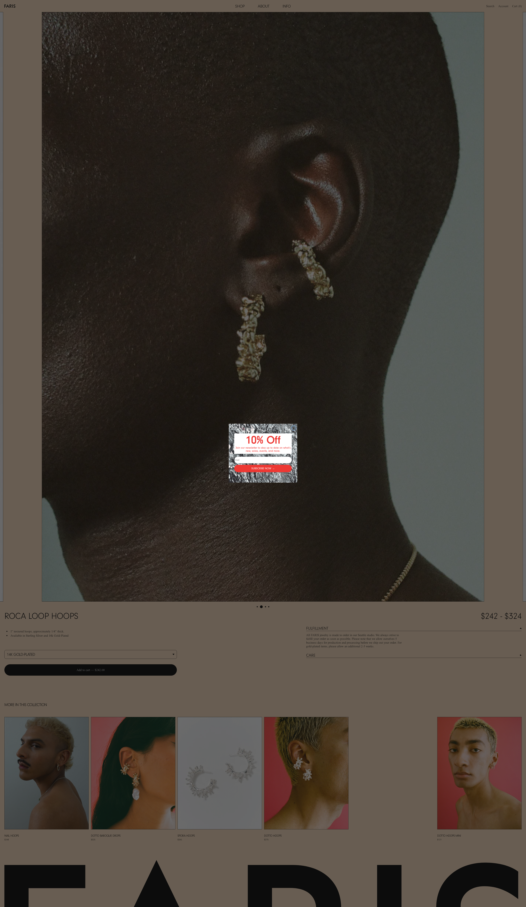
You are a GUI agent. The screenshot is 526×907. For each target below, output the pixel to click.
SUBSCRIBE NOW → (263, 468)
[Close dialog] (293, 428)
